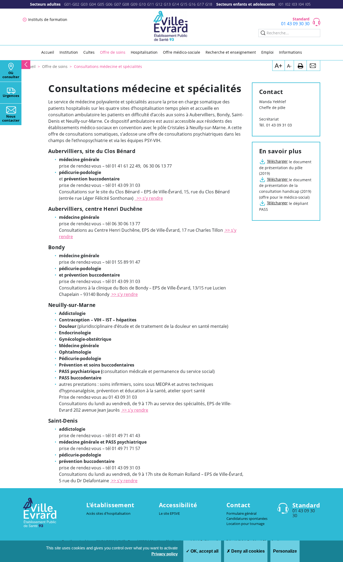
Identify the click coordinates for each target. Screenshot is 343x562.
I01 (281, 4)
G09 (134, 4)
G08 (125, 4)
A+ (278, 65)
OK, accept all (203, 551)
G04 (92, 4)
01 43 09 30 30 (295, 24)
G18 (208, 4)
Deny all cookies (247, 551)
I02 (287, 4)
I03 (294, 4)
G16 (192, 4)
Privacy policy (164, 554)
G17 (200, 4)
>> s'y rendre (149, 198)
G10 (142, 4)
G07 (117, 4)
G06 (109, 4)
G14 (175, 4)
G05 (100, 4)
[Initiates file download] (288, 179)
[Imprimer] (300, 65)
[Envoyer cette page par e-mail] (313, 65)
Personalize (285, 551)
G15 (183, 4)
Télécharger (277, 161)
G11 (150, 4)
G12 (158, 4)
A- (289, 66)
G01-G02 (71, 4)
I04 (301, 4)
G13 (167, 4)
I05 (308, 4)
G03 (84, 4)
